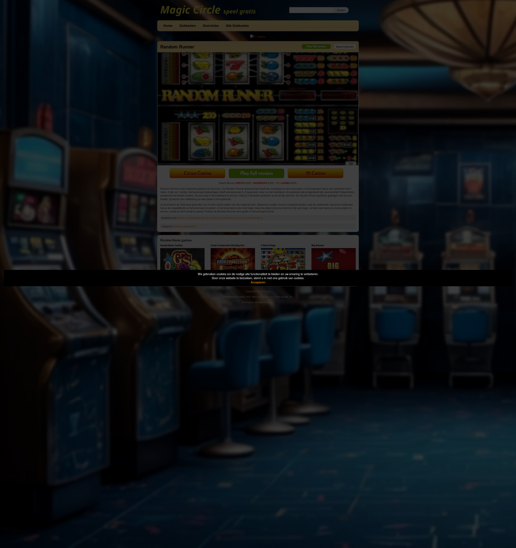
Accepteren (258, 282)
